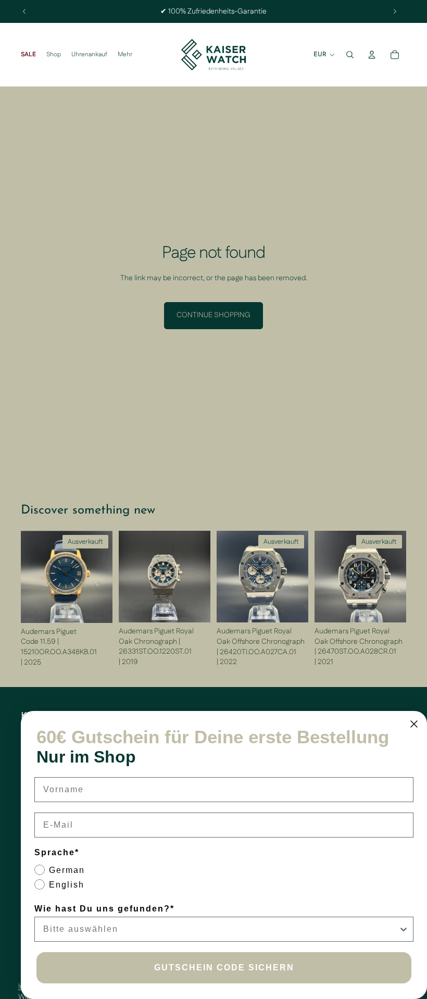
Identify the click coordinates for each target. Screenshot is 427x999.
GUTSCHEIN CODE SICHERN (224, 967)
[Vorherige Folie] (24, 11)
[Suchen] (349, 54)
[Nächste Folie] (394, 11)
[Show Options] (403, 929)
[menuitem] (124, 55)
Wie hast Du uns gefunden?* (104, 908)
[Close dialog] (414, 724)
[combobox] (220, 929)
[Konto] (371, 54)
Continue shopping (213, 315)
